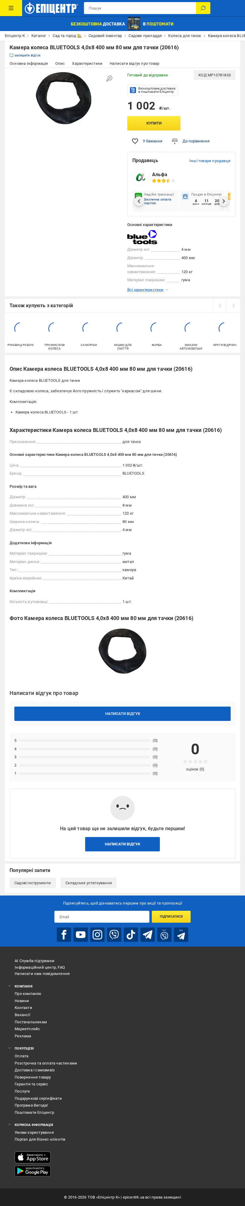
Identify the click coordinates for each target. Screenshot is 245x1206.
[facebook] (64, 934)
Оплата (21, 1056)
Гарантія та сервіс (31, 1084)
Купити (154, 123)
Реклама (23, 1036)
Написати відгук (122, 713)
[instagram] (97, 934)
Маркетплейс (27, 1029)
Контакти (23, 1007)
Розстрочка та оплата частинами (46, 1063)
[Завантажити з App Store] (32, 1157)
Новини (22, 1001)
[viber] (114, 934)
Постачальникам (31, 1022)
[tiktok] (131, 934)
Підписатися (171, 917)
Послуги (22, 1091)
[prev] (219, 306)
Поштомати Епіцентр (34, 1112)
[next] (233, 306)
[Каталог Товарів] (11, 8)
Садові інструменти (32, 883)
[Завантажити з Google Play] (32, 1171)
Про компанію (28, 993)
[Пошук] (203, 8)
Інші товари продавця (209, 161)
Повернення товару (33, 1077)
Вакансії (22, 1015)
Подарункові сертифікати (38, 1098)
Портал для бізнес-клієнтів (40, 1139)
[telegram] (147, 934)
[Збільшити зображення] (109, 78)
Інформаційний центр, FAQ (40, 967)
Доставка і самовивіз (35, 1070)
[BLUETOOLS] (142, 237)
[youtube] (81, 934)
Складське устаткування (88, 883)
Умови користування (34, 1132)
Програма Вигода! (31, 1105)
